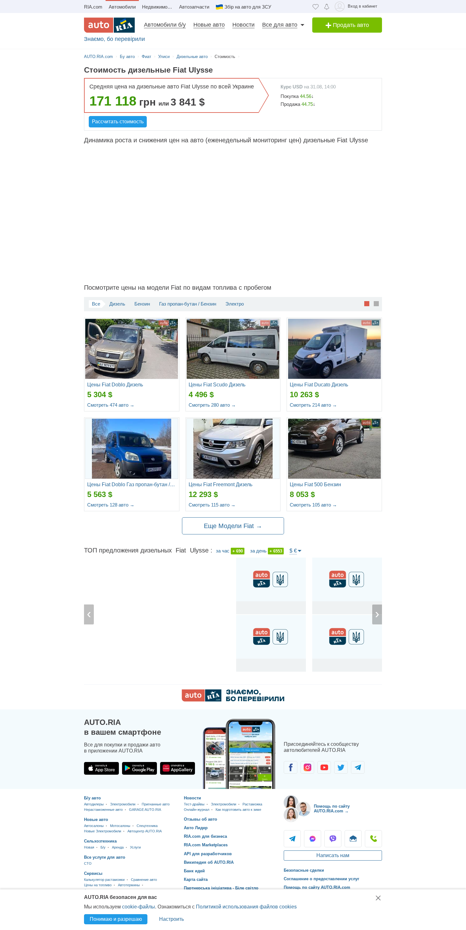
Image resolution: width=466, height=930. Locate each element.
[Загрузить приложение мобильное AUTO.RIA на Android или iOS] (239, 754)
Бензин (142, 304)
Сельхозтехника (100, 841)
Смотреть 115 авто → (212, 504)
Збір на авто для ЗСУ (247, 7)
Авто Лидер (196, 827)
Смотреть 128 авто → (110, 504)
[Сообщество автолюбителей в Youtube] (324, 767)
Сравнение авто (144, 880)
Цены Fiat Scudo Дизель (217, 384)
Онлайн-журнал (196, 809)
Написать (353, 838)
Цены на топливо (98, 885)
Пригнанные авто (156, 804)
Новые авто (209, 25)
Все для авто (279, 25)
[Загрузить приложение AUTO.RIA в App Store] (101, 768)
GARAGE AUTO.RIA (145, 809)
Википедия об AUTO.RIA (209, 862)
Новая (89, 847)
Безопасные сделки (304, 870)
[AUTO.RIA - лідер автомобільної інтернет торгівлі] (109, 25)
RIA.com (93, 7)
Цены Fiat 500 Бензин (315, 484)
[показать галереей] (366, 303)
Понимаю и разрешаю (116, 919)
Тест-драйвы (194, 804)
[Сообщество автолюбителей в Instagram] (307, 767)
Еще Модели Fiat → (233, 525)
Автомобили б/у (165, 25)
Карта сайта (196, 879)
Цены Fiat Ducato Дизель (319, 384)
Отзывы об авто (200, 819)
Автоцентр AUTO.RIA (144, 831)
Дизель (117, 304)
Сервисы (93, 873)
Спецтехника (147, 826)
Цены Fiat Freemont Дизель (220, 484)
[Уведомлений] (327, 6)
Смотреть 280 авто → (212, 405)
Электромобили (122, 804)
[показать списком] (376, 303)
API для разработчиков (208, 853)
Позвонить (373, 838)
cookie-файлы (138, 906)
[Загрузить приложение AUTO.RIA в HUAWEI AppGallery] (177, 768)
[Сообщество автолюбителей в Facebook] (290, 767)
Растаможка (252, 804)
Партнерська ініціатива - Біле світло (221, 888)
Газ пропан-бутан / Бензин (187, 304)
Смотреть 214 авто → (313, 405)
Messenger (312, 838)
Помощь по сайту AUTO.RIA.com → (332, 809)
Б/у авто (92, 798)
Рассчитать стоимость (118, 121)
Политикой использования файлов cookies (246, 906)
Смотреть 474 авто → (110, 405)
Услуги (135, 847)
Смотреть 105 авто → (313, 504)
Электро (234, 304)
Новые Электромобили (102, 831)
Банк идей (194, 871)
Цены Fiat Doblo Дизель (115, 384)
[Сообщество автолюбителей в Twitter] (341, 767)
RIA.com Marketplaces (206, 845)
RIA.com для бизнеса (205, 836)
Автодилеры (94, 804)
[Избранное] (315, 6)
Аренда (118, 847)
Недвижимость (158, 7)
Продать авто (350, 25)
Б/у (103, 847)
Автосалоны (94, 826)
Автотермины (129, 885)
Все (96, 304)
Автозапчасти (194, 7)
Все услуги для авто (104, 857)
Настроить (171, 919)
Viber (332, 838)
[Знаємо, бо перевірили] (233, 699)
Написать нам (332, 855)
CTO (88, 863)
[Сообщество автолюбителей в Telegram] (358, 767)
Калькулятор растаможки (104, 880)
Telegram (292, 838)
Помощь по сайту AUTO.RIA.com (317, 887)
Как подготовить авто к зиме (238, 809)
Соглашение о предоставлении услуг (321, 878)
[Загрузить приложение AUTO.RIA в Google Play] (139, 768)
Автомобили (122, 7)
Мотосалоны (120, 826)
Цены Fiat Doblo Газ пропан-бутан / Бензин (131, 484)
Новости (243, 25)
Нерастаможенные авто (103, 809)
